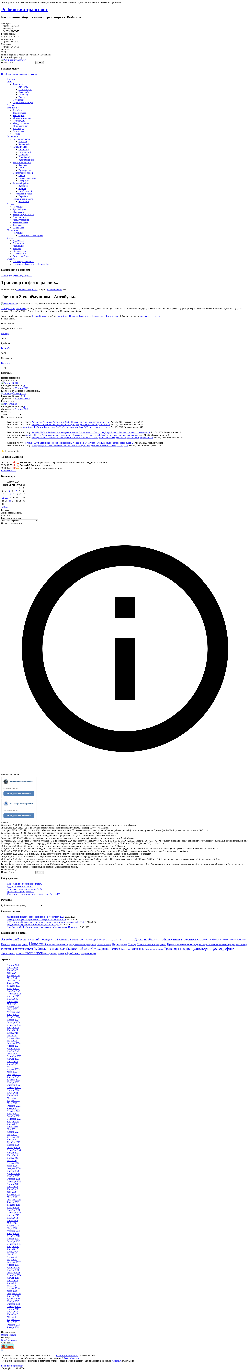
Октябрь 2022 (13, 1085)
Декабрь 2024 (13, 1017)
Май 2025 (11, 1004)
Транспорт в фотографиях (91, 316)
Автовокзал (18, 243)
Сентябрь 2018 (14, 1212)
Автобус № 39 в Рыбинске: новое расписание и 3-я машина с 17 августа (67, 432)
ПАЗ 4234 (21, 308)
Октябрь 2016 (13, 1272)
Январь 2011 (13, 1327)
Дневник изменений (127, 940)
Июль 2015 (12, 1311)
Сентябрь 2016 (14, 1275)
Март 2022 (12, 1103)
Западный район (21, 183)
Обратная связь (8, 1335)
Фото (9, 81)
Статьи (10, 105)
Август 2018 (13, 1215)
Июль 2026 (12, 967)
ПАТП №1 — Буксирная (31, 235)
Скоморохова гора (27, 178)
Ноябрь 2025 (13, 988)
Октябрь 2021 (13, 1116)
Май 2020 (11, 1160)
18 (6, 497)
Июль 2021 (12, 1124)
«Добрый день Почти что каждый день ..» (117, 435)
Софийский (24, 157)
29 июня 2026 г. (22, 388)
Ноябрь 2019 (13, 1176)
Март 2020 (12, 1165)
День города (99, 939)
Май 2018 (11, 1223)
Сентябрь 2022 (14, 1087)
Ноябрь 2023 (13, 1051)
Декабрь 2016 (13, 1267)
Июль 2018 (12, 1218)
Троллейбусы (25, 89)
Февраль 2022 (14, 1106)
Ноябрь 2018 (13, 1207)
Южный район (20, 147)
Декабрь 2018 (13, 1205)
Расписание (13, 107)
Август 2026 (13, 965)
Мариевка (23, 154)
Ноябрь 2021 (13, 1113)
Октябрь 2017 (13, 1241)
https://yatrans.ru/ (9, 1340)
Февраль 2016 (14, 1293)
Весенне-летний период (33, 939)
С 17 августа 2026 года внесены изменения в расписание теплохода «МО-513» (46, 922)
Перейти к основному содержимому (19, 74)
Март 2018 (12, 1228)
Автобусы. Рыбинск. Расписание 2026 (51, 422)
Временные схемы (68, 939)
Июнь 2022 (12, 1095)
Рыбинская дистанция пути (17, 948)
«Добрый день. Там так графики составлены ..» (126, 432)
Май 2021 (11, 1129)
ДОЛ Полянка (86, 939)
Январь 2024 (13, 1046)
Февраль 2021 (14, 1137)
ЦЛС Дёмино (50, 953)
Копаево (23, 141)
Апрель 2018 (13, 1225)
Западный (23, 186)
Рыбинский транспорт (24, 9)
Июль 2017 (12, 1249)
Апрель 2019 (13, 1194)
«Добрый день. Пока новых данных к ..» (90, 424)
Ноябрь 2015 (13, 1301)
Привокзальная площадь (182, 944)
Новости (11, 79)
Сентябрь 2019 (14, 1181)
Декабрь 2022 (13, 1079)
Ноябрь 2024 (13, 1020)
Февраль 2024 (14, 1043)
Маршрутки (18, 115)
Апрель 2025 (13, 1006)
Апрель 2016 (13, 1288)
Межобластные (20, 126)
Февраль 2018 (14, 1231)
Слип (21, 167)
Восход (53, 940)
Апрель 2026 (13, 975)
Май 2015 (11, 1317)
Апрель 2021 (13, 1132)
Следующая (24, 275)
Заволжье (23, 165)
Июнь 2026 (12, 970)
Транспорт (18, 84)
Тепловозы (125, 949)
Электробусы (25, 92)
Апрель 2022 (13, 1100)
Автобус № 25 (8, 308)
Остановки (18, 100)
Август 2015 (13, 1309)
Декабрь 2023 (13, 1048)
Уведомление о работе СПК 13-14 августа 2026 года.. (33, 924)
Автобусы (23, 87)
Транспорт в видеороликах (154, 949)
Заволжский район (22, 162)
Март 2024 (12, 1040)
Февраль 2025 (14, 1012)
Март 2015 (12, 1322)
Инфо (10, 238)
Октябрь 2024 (13, 1022)
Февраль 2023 (14, 1074)
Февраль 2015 (14, 1324)
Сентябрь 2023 (14, 1056)
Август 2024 (13, 1027)
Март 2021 (12, 1134)
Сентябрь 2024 (14, 1025)
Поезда (22, 97)
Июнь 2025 (12, 1001)
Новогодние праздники (14, 944)
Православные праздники (151, 944)
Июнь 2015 (12, 1314)
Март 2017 (12, 1259)
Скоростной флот (78, 948)
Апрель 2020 (13, 1163)
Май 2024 (11, 1035)
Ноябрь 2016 (13, 1270)
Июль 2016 (12, 1280)
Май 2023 (11, 1066)
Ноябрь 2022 (13, 1082)
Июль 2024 (12, 1030)
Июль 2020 (12, 1155)
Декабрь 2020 (13, 1142)
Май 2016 (11, 1285)
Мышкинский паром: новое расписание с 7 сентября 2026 (35, 917)
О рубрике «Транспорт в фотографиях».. (33, 264)
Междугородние (21, 123)
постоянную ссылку (150, 316)
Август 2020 (13, 1152)
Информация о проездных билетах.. (24, 884)
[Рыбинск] (7, 1348)
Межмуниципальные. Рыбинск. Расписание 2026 (56, 445)
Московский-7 (240, 939)
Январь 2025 (13, 1014)
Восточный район (22, 139)
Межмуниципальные (23, 118)
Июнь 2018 (12, 1220)
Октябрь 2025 (13, 991)
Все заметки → (8, 470)
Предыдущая (9, 275)
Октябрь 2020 (13, 1147)
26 (10, 500)
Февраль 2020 (14, 1168)
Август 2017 (13, 1246)
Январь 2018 (13, 1233)
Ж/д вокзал (18, 240)
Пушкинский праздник (226, 945)
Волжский (24, 201)
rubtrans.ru (117, 1361)
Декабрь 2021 (13, 1111)
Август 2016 (13, 1278)
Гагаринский (25, 152)
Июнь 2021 (12, 1126)
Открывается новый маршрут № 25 (24, 889)
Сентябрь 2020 (14, 1150)
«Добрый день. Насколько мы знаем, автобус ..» (104, 445)
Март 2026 (12, 978)
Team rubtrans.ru (54, 289)
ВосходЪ (5, 348)
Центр (22, 175)
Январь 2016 (13, 1296)
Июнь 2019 (12, 1189)
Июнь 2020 (12, 1158)
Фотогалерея (112, 316)
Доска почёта (144, 939)
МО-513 (207, 940)
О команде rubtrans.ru (23, 261)
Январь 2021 (13, 1139)
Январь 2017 (13, 1265)
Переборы (24, 196)
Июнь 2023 (12, 1064)
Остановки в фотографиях (85, 944)
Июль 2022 (12, 1092)
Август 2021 (13, 1121)
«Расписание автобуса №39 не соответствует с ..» (85, 427)
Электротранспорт (84, 953)
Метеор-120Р (227, 940)
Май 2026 (11, 973)
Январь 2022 (13, 1108)
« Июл (5, 507)
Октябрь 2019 (13, 1179)
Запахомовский (26, 160)
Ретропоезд (241, 944)
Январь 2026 (13, 983)
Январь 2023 (13, 1077)
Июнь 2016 (12, 1283)
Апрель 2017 (13, 1257)
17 (3, 497)
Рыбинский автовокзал (49, 948)
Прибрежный (25, 191)
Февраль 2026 (14, 980)
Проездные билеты (208, 944)
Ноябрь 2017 (13, 1238)
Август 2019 (13, 1184)
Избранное (158, 940)
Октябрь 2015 (13, 1304)
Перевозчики (19, 253)
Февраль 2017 (14, 1262)
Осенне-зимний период (60, 944)
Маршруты (12, 230)
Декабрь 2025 (13, 986)
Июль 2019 (12, 1186)
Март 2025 (12, 1009)
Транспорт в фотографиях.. (20, 891)
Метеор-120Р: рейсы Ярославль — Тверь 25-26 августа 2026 (36, 919)
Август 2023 (13, 1059)
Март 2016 (12, 1291)
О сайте (11, 259)
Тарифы (17, 248)
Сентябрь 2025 (14, 993)
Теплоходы (24, 94)
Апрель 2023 (13, 1069)
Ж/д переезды (19, 251)
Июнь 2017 (12, 1251)
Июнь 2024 (12, 1033)
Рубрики (5, 905)
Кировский (24, 144)
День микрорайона (112, 940)
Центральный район (23, 173)
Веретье (22, 188)
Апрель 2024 (13, 1038)
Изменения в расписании (182, 939)
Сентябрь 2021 (14, 1119)
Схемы (10, 204)
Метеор (5, 333)
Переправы (18, 131)
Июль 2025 (12, 999)
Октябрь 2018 (13, 1210)
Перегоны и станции (23, 102)
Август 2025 (13, 996)
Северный (24, 180)
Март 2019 (12, 1197)
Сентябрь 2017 (14, 1244)
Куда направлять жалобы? (20, 886)
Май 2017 (11, 1254)
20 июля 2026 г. (22, 398)
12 (10, 494)
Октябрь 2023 (13, 1053)
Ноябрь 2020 (13, 1145)
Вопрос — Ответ (21, 256)
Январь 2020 (13, 1171)
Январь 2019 (13, 1202)
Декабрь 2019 (13, 1173)
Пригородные (19, 120)
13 (13, 494)
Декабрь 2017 (13, 1236)
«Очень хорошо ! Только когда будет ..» (114, 443)
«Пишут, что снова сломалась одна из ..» (90, 422)
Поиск (4, 62)
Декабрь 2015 (13, 1298)
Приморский (25, 170)
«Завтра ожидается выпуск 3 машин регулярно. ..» (128, 437)
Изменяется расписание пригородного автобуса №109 (33, 894)
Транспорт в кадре (177, 948)
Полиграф (24, 149)
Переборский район (22, 193)
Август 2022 (13, 1090)
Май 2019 (11, 1192)
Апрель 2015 (13, 1319)
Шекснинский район (23, 199)
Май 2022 (11, 1098)
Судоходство (100, 948)
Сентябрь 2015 (14, 1306)
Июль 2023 (12, 1061)
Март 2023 (12, 1072)
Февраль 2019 (14, 1199)
